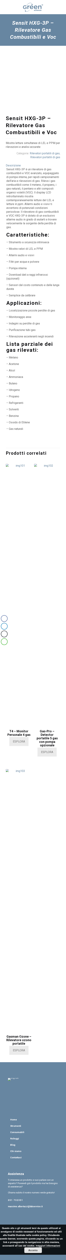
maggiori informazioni (48, 1245)
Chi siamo (15, 1151)
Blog (12, 1145)
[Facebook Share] (4, 618)
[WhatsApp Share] (4, 641)
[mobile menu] (61, 7)
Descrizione (13, 165)
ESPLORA (19, 741)
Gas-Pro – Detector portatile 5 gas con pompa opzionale (47, 738)
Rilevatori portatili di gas (45, 153)
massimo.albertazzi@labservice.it (25, 1206)
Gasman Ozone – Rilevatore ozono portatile (18, 1040)
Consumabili (17, 1132)
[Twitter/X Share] (4, 634)
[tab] (33, 165)
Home (13, 1119)
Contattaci (16, 1157)
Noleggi (14, 1138)
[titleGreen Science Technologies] (33, 7)
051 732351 (15, 1200)
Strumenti (15, 1126)
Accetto (33, 1250)
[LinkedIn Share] (4, 626)
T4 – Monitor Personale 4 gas (18, 733)
